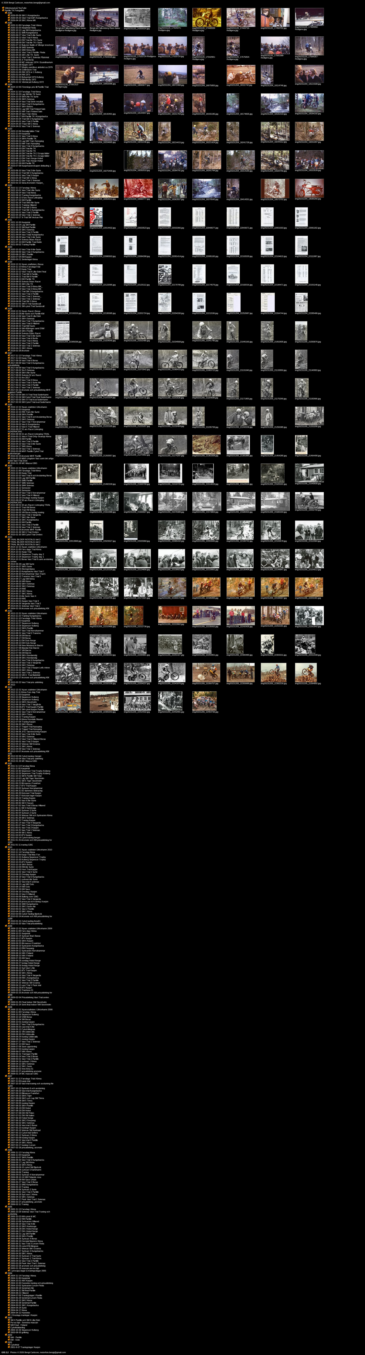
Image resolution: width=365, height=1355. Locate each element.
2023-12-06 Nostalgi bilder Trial (24, 131)
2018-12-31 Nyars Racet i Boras (25, 311)
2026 (9, 13)
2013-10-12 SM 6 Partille (21, 628)
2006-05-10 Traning (19, 1187)
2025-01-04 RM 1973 (20, 74)
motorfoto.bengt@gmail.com (37, 3)
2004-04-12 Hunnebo (20, 1313)
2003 (9, 1317)
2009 (9, 926)
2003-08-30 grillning (19, 1332)
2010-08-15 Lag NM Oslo (22, 884)
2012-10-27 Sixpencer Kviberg (24, 699)
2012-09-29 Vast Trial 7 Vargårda (25, 704)
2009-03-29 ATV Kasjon (21, 988)
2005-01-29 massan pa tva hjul (24, 1268)
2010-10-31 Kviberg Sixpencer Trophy (28, 857)
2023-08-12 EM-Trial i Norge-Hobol (26, 161)
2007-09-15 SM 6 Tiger (21, 1096)
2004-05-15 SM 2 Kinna (21, 1300)
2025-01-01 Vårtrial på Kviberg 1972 (27, 82)
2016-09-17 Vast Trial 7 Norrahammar (27, 422)
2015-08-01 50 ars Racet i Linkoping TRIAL (30, 505)
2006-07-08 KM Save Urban (23, 1179)
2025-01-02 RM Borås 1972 (23, 79)
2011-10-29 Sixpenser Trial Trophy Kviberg (30, 773)
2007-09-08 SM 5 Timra (21, 1100)
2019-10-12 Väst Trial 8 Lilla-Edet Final (28, 272)
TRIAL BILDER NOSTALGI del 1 (25, 544)
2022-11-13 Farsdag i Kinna (23, 188)
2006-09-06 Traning (19, 1172)
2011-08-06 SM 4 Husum (21, 803)
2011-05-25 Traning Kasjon (22, 820)
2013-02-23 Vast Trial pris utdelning (26, 682)
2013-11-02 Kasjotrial (20, 621)
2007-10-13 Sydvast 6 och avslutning (27, 1088)
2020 (9, 247)
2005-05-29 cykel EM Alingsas (24, 1246)
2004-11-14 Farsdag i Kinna (23, 1276)
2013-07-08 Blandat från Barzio (24, 648)
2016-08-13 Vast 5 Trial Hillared (24, 427)
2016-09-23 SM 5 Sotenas (22, 419)
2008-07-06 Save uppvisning (23, 1046)
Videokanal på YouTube (15, 8)
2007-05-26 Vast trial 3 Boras (23, 1125)
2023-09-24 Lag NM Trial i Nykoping (27, 141)
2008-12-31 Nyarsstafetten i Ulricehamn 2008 (31, 1009)
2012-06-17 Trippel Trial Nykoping (26, 727)
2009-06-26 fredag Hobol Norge (25, 965)
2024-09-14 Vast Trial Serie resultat (26, 101)
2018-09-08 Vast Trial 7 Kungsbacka (27, 321)
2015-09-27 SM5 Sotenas (22, 483)
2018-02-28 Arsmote (19, 350)
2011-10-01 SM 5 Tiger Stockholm (26, 781)
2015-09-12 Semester (20, 488)
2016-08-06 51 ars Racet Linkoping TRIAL (29, 434)
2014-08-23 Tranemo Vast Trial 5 (25, 576)
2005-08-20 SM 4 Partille (21, 1236)
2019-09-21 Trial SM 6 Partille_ (24, 274)
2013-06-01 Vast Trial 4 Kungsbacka (27, 660)
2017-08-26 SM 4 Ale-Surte (22, 372)
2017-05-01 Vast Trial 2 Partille (24, 385)
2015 (9, 466)
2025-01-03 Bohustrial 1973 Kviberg (27, 77)
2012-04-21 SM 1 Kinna (21, 746)
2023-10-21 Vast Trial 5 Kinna (24, 136)
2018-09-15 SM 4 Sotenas (22, 318)
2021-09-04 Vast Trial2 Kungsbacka (27, 234)
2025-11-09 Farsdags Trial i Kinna (26, 25)
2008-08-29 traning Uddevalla (24, 1037)
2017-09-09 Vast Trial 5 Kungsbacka (27, 368)
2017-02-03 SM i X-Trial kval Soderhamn (29, 399)
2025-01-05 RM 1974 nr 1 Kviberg (26, 72)
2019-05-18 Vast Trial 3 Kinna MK (25, 289)
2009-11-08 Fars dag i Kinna (23, 931)
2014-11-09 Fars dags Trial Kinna (25, 549)
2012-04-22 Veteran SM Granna (25, 744)
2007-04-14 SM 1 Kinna (21, 1142)
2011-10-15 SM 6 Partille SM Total (25, 776)
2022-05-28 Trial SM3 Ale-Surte (24, 202)
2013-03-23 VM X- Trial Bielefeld (25, 675)
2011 (9, 763)
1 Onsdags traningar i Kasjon (23, 1315)
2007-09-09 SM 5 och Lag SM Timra (27, 1098)
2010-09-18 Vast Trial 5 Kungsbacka (27, 877)
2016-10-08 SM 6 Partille (21, 414)
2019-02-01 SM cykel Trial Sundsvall (27, 306)
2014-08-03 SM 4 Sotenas (22, 584)
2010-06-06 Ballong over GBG (24, 896)
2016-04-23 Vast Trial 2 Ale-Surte (25, 444)
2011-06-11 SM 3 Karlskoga (23, 808)
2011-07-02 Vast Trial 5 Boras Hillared (27, 805)
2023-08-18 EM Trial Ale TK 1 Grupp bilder (29, 156)
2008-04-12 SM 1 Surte (21, 1066)
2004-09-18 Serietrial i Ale (22, 1288)
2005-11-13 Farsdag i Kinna (23, 1209)
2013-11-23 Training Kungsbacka (25, 616)
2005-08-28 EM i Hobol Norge (24, 1229)
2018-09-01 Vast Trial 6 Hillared (24, 323)
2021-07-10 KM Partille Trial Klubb (26, 242)
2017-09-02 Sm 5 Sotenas (22, 370)
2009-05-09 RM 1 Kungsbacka (24, 978)
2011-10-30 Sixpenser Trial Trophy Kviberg (30, 771)
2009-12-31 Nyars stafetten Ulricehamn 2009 (31, 928)
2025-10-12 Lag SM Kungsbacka (25, 30)
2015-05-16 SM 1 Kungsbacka (24, 520)
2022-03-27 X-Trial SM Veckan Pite (26, 217)
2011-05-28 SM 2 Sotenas (22, 818)
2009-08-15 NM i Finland (21, 955)
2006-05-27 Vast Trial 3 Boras (24, 1182)
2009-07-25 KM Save (20, 958)
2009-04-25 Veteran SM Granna (25, 983)
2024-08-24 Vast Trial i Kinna (23, 114)
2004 (9, 1273)
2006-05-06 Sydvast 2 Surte (23, 1189)
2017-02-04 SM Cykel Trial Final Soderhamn (30, 397)
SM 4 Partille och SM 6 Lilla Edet (25, 1320)
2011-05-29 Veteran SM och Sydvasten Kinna (31, 815)
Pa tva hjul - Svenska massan (24, 1322)
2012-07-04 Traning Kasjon (23, 722)
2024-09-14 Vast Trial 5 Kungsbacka (27, 104)
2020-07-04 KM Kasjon (21, 257)
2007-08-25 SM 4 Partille (21, 1105)
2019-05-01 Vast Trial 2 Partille (24, 294)
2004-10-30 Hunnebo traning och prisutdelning (31, 1283)
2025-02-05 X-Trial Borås (22, 60)
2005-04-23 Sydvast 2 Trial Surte (25, 1256)
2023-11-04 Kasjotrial (20, 134)
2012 (9, 687)
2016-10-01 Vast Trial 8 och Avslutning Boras (31, 417)
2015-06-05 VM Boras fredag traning (27, 512)
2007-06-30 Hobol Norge (21, 1118)
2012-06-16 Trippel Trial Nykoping (26, 729)
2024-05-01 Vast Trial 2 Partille (24, 121)
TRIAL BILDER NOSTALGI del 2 (25, 542)
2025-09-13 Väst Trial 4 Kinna (24, 37)
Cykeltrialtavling (17, 1327)
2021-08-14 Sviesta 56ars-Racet (25, 239)
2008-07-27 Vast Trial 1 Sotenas (25, 1041)
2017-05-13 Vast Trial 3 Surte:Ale (25, 382)
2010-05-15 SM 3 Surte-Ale (23, 906)
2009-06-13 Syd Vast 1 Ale (22, 968)
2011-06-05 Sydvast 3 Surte (23, 810)
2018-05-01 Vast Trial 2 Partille (24, 343)
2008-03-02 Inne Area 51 (21, 1069)
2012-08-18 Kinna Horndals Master (26, 719)
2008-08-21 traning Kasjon (22, 1039)
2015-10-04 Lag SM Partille (22, 478)
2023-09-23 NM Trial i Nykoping (25, 143)
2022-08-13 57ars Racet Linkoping (26, 197)
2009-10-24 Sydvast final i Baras (25, 936)
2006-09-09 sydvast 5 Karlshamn (25, 1170)
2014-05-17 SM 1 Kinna (21, 593)
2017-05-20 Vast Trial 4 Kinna (24, 380)
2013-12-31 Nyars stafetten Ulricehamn (28, 613)
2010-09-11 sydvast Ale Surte (24, 879)
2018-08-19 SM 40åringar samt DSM (27, 328)
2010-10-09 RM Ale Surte (22, 867)
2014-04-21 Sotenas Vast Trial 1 (25, 606)
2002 (9, 1335)
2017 (9, 353)
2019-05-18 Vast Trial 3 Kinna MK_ (26, 286)
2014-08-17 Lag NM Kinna (22, 579)
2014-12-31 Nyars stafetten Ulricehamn (28, 547)
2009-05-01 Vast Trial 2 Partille (24, 980)
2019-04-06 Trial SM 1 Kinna (23, 301)
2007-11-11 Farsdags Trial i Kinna (25, 1078)
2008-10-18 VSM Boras (21, 1017)
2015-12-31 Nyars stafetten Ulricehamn (28, 468)
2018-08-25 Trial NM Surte (22, 326)
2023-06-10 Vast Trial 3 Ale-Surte (25, 170)
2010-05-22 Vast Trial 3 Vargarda (25, 899)
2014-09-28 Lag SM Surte (22, 564)
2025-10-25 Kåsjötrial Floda (23, 28)
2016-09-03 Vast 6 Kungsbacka (25, 424)
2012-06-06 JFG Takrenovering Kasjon (28, 731)
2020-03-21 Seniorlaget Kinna (24, 259)
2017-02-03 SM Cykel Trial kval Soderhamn (30, 402)
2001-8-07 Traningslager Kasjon (25, 1347)
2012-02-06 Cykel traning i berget (25, 756)
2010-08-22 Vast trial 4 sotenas (24, 882)
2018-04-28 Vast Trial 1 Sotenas (25, 346)
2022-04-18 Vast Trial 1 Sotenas (25, 215)
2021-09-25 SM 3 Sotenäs (22, 230)
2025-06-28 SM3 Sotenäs (22, 47)
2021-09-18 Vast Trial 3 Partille (24, 232)
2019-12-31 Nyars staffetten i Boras (27, 264)
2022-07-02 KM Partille (20, 200)
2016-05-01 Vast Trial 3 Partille (24, 441)
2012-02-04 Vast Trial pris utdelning (26, 758)
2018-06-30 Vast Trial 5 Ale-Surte (25, 336)
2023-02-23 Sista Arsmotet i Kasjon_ (27, 183)
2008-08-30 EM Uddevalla (22, 1034)
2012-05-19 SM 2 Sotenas (22, 736)
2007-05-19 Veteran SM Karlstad (25, 1130)
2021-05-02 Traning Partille (22, 244)
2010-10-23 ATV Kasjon (21, 862)
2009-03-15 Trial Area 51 (21, 990)
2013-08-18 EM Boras (20, 635)
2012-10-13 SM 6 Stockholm (23, 702)
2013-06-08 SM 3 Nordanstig (23, 658)
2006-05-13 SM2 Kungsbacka (24, 1184)
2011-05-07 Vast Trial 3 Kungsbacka (27, 825)
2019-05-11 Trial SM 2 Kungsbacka (26, 291)
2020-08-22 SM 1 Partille (21, 254)
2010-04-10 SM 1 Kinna (21, 911)
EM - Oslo (15, 1340)
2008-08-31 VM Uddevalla (22, 1032)
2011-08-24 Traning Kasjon (22, 798)
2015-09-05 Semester (20, 490)
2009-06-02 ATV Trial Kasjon (23, 970)
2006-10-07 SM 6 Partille (21, 1157)
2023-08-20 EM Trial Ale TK (23, 148)
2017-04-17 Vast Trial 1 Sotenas (25, 387)
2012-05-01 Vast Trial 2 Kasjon (24, 741)
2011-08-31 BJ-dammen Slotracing (26, 790)
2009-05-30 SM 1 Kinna (21, 973)
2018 (9, 309)
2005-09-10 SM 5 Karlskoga (23, 1226)
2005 (9, 1207)
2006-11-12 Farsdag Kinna (22, 1152)
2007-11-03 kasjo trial (20, 1081)
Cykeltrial (14, 1345)
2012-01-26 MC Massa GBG (23, 761)
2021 (9, 220)
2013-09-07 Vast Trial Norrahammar (27, 630)
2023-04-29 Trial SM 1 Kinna (23, 178)
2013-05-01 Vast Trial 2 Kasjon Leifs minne (30, 667)
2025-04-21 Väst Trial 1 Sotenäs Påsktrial (29, 57)
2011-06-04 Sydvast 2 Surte (23, 813)
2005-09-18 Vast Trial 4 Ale (22, 1224)
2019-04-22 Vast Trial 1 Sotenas (25, 299)
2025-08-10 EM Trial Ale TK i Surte (26, 40)
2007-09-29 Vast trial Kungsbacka (26, 1091)
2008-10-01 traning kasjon (22, 1022)
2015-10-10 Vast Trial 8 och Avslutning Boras (31, 475)
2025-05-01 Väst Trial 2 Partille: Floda (27, 52)
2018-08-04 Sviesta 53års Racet (25, 333)
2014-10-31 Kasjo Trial (20, 552)
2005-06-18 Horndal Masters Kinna (26, 1241)
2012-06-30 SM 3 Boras (21, 724)
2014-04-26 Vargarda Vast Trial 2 (25, 603)
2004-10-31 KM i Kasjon (21, 1280)
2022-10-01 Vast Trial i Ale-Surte (25, 190)
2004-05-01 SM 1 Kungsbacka (24, 1305)
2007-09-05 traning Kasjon (22, 1103)
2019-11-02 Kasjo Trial (20, 269)
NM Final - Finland (18, 1325)
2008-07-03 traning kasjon (22, 1049)
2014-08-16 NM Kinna (20, 581)
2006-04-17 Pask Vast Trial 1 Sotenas (27, 1199)
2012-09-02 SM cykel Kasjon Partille (27, 709)
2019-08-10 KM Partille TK (22, 279)
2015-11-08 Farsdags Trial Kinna (25, 470)
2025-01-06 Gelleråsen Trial (23, 70)
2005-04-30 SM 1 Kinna (21, 1253)
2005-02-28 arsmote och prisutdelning (27, 1266)
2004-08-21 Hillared (19, 1293)
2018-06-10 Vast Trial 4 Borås (24, 338)
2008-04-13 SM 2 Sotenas (22, 1064)
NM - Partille (16, 1337)
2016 (9, 404)
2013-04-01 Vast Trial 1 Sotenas (25, 672)
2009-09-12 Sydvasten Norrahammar (27, 951)
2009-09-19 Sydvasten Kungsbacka (27, 946)
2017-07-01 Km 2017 (20, 377)
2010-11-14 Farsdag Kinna (22, 852)
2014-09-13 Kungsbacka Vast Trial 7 (27, 571)
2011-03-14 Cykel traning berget (25, 837)
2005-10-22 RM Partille (21, 1219)
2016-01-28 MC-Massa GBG (23, 463)
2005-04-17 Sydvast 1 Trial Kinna (25, 1258)
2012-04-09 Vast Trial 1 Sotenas (25, 749)
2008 (9, 1007)
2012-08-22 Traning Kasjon (23, 717)
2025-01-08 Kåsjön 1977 (21, 65)
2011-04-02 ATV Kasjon (21, 835)
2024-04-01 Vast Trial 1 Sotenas (25, 126)
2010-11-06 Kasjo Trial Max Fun (25, 854)
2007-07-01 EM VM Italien (22, 1115)
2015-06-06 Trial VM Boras (22, 510)
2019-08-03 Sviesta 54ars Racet (25, 281)
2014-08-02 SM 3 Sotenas (22, 586)
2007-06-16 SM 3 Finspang (23, 1120)
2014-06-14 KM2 (18, 589)
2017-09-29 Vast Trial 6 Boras (24, 360)
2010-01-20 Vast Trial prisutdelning (26, 923)
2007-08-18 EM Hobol (20, 1110)
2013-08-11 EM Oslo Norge (23, 640)
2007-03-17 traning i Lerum (22, 1145)
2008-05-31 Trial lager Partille (23, 1054)
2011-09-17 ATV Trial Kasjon (23, 786)
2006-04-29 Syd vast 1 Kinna (23, 1194)
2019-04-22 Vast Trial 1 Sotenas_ (25, 296)
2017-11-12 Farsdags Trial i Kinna (26, 355)
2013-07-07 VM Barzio (20, 650)
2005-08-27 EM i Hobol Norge (24, 1231)
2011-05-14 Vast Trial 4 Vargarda (25, 823)
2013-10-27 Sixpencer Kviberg (24, 623)
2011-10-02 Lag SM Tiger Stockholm (27, 778)
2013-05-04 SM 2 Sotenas (22, 665)
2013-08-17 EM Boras (20, 638)
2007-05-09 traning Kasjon (22, 1138)
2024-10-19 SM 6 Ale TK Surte (24, 96)
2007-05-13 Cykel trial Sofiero (24, 1133)
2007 (9, 1076)
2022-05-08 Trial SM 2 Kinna (23, 207)
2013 (9, 611)
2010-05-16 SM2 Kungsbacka (24, 904)
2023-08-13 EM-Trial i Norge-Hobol (26, 158)
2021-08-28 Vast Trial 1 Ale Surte (25, 237)
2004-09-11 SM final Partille (22, 1290)
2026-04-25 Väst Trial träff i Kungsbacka (29, 18)
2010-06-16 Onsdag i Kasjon (23, 891)
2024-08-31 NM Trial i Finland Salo (26, 111)
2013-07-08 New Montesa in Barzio (26, 645)
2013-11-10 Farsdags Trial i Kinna (26, 618)
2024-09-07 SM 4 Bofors (21, 106)
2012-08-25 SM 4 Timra (21, 714)
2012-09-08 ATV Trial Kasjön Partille (26, 707)
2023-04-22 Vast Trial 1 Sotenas (25, 180)
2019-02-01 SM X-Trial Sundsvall (25, 304)
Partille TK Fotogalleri (14, 10)
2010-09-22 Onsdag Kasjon (23, 874)
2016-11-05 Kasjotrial (20, 409)
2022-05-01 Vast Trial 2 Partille (24, 212)
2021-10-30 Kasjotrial (20, 222)
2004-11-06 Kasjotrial (20, 1278)
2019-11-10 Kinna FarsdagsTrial (25, 267)
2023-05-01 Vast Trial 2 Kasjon (24, 175)
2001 (9, 1342)
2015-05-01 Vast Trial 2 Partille (24, 525)
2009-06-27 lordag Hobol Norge (25, 963)
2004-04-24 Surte (18, 1308)
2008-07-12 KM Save (20, 1044)
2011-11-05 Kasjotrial (20, 768)
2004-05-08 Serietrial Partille (23, 1303)
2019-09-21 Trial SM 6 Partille (24, 276)
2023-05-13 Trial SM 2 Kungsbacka (26, 173)
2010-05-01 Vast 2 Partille (22, 909)
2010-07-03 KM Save (20, 889)
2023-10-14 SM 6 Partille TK (23, 138)
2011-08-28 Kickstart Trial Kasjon (25, 793)
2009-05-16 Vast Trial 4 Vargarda (25, 975)
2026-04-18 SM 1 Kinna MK (23, 20)
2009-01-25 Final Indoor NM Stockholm (28, 1002)
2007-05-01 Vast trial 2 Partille (24, 1140)
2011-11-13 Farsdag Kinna (22, 766)
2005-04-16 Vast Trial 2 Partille (24, 1261)
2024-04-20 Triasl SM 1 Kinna (24, 124)
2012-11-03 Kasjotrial (20, 694)
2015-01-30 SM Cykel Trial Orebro (26, 534)
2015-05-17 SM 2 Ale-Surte (22, 517)
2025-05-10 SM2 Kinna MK (22, 50)
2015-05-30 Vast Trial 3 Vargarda (25, 515)
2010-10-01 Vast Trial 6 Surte (23, 872)
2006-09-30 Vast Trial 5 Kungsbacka (27, 1160)
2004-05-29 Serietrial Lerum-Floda (26, 1298)
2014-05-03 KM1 (18, 598)
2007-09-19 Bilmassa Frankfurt (24, 1093)
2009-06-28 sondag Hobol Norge (25, 960)
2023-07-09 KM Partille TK (22, 163)
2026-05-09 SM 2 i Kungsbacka (25, 15)
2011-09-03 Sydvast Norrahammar (26, 788)
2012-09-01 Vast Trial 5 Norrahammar (27, 712)
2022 (9, 185)
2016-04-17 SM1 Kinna (21, 446)
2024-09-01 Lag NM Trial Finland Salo (27, 109)
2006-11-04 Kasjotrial (20, 1155)
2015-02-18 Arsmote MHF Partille (25, 529)
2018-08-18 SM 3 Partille (21, 331)
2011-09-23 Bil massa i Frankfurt (25, 783)
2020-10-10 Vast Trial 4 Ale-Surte (25, 249)
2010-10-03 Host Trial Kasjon (23, 869)
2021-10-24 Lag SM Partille (22, 225)
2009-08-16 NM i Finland (21, 953)
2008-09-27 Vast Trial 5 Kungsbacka (27, 1024)
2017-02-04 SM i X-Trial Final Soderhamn (29, 395)
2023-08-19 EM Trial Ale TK (23, 151)
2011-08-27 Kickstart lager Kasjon (26, 795)
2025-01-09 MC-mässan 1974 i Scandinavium (31, 62)
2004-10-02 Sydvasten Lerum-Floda (27, 1285)
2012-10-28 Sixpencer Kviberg (24, 697)
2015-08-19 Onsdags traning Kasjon (27, 498)
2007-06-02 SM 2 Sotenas (22, 1123)
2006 (9, 1150)
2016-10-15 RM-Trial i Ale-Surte (25, 412)
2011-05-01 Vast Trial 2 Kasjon (24, 828)
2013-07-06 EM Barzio (20, 653)
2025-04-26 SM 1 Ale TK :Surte (24, 55)
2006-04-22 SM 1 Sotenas (22, 1197)
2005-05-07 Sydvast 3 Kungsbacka (26, 1251)
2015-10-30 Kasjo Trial (20, 473)
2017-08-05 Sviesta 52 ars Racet (25, 375)
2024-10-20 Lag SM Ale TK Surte (25, 94)
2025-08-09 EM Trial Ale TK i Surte (26, 42)
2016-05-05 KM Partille (20, 439)
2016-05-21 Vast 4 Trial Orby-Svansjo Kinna (30, 436)
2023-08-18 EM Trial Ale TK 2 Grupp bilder (29, 153)
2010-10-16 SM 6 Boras (21, 864)
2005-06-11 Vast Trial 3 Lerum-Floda (27, 1243)
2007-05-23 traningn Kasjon (23, 1128)
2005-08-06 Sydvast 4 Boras (23, 1238)
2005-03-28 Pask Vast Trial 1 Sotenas (27, 1263)
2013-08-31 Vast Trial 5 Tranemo (25, 633)
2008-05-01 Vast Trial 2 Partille (24, 1059)
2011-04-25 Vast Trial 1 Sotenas (25, 830)
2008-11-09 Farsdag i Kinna (23, 1012)
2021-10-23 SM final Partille (23, 227)
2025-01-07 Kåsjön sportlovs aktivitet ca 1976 (31, 67)
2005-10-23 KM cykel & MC (23, 1216)
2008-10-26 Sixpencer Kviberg (24, 1014)
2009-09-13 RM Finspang (22, 948)
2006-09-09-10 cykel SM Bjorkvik (25, 1167)
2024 (9, 84)
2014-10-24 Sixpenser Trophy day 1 (27, 557)
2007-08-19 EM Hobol (20, 1108)
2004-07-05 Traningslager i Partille (26, 1295)
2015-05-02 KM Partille (20, 522)
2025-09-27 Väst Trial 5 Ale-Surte (25, 35)
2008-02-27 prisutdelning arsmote (25, 1071)
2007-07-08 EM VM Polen (22, 1113)
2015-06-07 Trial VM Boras (22, 507)
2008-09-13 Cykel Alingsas (22, 1029)
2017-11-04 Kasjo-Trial (20, 358)
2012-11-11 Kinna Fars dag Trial (25, 692)
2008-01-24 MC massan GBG (24, 1074)
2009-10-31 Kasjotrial (20, 933)
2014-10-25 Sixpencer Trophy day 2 (27, 554)
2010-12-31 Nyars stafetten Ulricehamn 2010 (31, 850)
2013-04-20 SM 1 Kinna (21, 670)
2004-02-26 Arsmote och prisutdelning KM (29, 608)
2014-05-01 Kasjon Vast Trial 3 (24, 601)
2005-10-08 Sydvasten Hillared (24, 1221)
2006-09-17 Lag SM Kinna (22, 1162)
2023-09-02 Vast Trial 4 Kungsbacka (27, 146)
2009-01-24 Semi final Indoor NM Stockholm (30, 1004)
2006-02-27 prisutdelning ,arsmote (26, 1202)
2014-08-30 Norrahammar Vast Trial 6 (27, 574)
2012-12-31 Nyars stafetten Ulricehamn (28, 690)
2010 (9, 847)
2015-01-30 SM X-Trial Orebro (24, 532)
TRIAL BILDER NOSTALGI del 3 (25, 539)
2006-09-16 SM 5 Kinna (21, 1165)
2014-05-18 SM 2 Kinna (21, 591)
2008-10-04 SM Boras (20, 1019)
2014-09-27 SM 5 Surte (21, 566)
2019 (9, 262)
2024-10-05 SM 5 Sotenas (22, 99)
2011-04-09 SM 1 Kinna (21, 832)
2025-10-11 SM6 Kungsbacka (24, 33)
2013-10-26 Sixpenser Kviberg (24, 626)
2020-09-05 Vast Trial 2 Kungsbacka (27, 252)
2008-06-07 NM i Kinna (21, 1051)
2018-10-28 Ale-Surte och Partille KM (27, 313)
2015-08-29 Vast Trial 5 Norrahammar (27, 493)
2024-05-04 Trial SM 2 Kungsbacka (26, 119)
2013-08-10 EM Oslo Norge (23, 643)
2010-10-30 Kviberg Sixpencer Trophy (28, 859)
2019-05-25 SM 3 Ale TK (21, 284)
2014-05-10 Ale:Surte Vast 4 (23, 596)
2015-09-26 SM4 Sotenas (22, 485)
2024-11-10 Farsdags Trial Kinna (25, 92)
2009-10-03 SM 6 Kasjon (21, 941)
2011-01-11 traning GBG (21, 845)
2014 (9, 537)
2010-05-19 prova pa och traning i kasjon (29, 901)
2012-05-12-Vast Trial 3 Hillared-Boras (28, 739)
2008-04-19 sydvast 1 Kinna (23, 1061)
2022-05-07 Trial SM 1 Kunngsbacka (27, 210)
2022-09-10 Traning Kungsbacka (25, 195)
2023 (9, 129)
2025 (9, 23)
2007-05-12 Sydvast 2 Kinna (23, 1135)
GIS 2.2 (5, 1352)
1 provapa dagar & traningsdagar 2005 (28, 1271)
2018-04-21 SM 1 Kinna (21, 348)
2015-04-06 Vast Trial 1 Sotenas (25, 527)
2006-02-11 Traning (19, 1204)
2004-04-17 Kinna (18, 1310)
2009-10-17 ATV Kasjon (21, 938)
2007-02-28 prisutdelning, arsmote (26, 1147)
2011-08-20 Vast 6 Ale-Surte (23, 800)
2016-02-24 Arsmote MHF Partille (25, 456)
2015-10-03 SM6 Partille (21, 480)
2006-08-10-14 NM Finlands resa (25, 1177)
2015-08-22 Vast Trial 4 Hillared (24, 495)
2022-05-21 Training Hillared (23, 205)
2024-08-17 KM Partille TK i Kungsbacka (29, 116)
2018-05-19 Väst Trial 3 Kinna (24, 341)
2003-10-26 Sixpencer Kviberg (24, 1330)
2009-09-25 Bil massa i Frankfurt (25, 943)
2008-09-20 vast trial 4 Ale (22, 1027)
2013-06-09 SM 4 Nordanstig (23, 655)
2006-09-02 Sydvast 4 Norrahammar (27, 1175)
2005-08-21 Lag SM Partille (22, 1234)
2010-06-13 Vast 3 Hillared (22, 894)
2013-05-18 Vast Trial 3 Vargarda (25, 663)
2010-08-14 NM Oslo (20, 887)
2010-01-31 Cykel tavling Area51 (25, 921)
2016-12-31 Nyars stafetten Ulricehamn (28, 407)
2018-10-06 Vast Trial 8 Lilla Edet (25, 316)
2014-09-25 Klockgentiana (22, 569)
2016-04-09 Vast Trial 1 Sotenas (25, 449)
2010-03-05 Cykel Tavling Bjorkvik (26, 914)
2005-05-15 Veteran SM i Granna (25, 1248)
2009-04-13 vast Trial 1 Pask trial (25, 985)
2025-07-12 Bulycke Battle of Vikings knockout (31, 45)
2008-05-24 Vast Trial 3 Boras (24, 1056)
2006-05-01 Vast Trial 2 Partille (24, 1192)
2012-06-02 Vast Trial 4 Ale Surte (25, 734)
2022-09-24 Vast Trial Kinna (23, 193)
